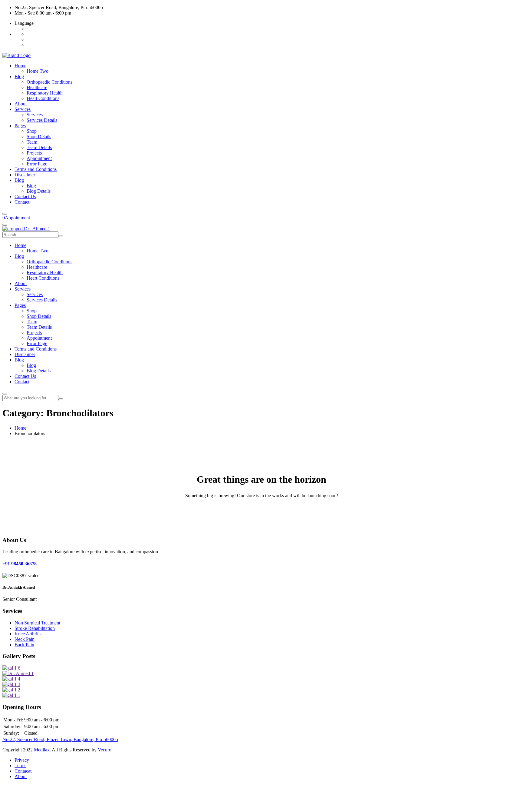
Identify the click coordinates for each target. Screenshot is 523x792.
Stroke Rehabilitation (35, 628)
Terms (20, 765)
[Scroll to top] (5, 786)
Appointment (39, 158)
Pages (20, 125)
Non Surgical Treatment (37, 622)
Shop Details (39, 136)
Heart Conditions (43, 98)
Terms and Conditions (36, 169)
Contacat (23, 771)
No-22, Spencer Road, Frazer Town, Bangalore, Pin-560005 (60, 739)
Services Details (42, 120)
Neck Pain (25, 639)
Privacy (22, 760)
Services (23, 109)
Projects (34, 152)
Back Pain (24, 644)
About (21, 103)
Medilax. (42, 749)
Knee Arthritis (28, 633)
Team (32, 142)
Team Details (39, 147)
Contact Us (25, 196)
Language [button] (24, 23)
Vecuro (104, 749)
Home (20, 65)
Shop (32, 131)
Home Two (37, 71)
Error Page (37, 163)
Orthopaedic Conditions (49, 82)
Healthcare (37, 87)
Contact (22, 202)
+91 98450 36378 (19, 563)
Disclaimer (25, 174)
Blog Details (39, 191)
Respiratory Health (45, 92)
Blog (19, 76)
